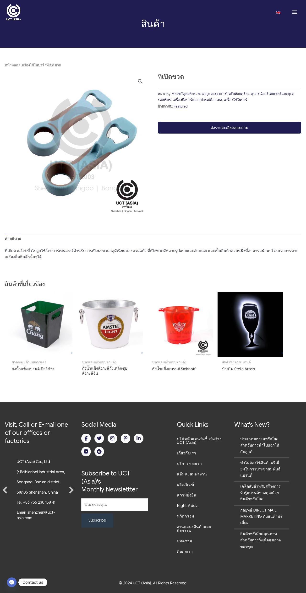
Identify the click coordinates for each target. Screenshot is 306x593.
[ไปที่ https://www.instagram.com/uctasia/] (112, 438)
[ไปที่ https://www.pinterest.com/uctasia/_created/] (125, 438)
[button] (140, 81)
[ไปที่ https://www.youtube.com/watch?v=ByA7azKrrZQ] (99, 451)
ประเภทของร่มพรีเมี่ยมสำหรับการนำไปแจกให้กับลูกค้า (259, 445)
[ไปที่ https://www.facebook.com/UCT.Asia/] (86, 438)
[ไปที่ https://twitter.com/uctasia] (99, 438)
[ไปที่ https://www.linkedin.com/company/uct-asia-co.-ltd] (138, 438)
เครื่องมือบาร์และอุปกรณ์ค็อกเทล (197, 100)
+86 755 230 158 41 (39, 502)
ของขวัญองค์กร (184, 94)
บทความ (184, 541)
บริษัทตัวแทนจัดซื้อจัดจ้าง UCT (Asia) (199, 441)
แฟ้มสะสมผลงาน (192, 474)
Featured (181, 106)
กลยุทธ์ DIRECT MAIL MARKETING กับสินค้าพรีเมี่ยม (261, 516)
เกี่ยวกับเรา (186, 453)
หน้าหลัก (11, 65)
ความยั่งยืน (186, 495)
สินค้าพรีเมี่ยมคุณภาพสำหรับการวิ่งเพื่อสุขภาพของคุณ (260, 540)
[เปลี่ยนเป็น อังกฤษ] (278, 12)
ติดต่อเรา (185, 551)
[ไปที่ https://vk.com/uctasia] (86, 451)
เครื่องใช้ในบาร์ (32, 65)
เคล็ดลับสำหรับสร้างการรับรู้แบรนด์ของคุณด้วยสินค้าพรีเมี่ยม (260, 492)
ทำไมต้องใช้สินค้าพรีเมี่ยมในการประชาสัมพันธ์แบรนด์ (260, 469)
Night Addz (187, 505)
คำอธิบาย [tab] (13, 238)
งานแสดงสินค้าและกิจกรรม (194, 528)
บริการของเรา (189, 463)
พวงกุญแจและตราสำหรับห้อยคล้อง (223, 94)
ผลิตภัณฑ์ (185, 484)
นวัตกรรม (185, 516)
